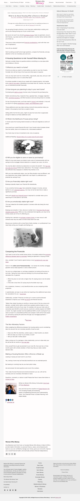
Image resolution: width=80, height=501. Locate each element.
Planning (40, 482)
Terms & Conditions (64, 469)
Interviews (40, 491)
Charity (40, 479)
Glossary (51, 2)
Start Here (40, 465)
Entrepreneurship (71, 6)
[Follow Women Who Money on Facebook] (7, 454)
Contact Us (6, 487)
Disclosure (31, 25)
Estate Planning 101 (44, 388)
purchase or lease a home (27, 217)
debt (20, 188)
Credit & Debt (40, 6)
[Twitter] (7, 490)
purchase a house (29, 35)
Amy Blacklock (25, 385)
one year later (25, 342)
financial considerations (30, 42)
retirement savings (19, 190)
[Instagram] (10, 490)
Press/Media (7, 484)
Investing (22, 6)
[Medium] (15, 490)
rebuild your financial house (19, 195)
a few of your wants (14, 83)
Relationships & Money (39, 17)
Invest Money (40, 474)
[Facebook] (5, 490)
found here (23, 294)
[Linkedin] (13, 490)
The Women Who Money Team (11, 479)
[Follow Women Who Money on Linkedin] (15, 454)
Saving (27, 6)
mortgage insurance (14, 98)
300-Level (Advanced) (17, 17)
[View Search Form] (75, 2)
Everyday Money (27, 17)
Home (40, 463)
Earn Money (40, 470)
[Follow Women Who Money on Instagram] (12, 454)
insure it (34, 101)
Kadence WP (58, 497)
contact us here (10, 379)
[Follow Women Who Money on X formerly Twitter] (9, 454)
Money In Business (40, 486)
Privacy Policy (65, 472)
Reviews (40, 489)
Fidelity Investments (11, 316)
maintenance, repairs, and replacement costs (30, 103)
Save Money (40, 472)
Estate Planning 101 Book (16, 2)
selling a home (18, 92)
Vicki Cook (46, 383)
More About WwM (8, 476)
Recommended (60, 2)
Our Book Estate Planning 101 (10, 482)
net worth (27, 299)
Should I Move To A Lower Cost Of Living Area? (30, 136)
